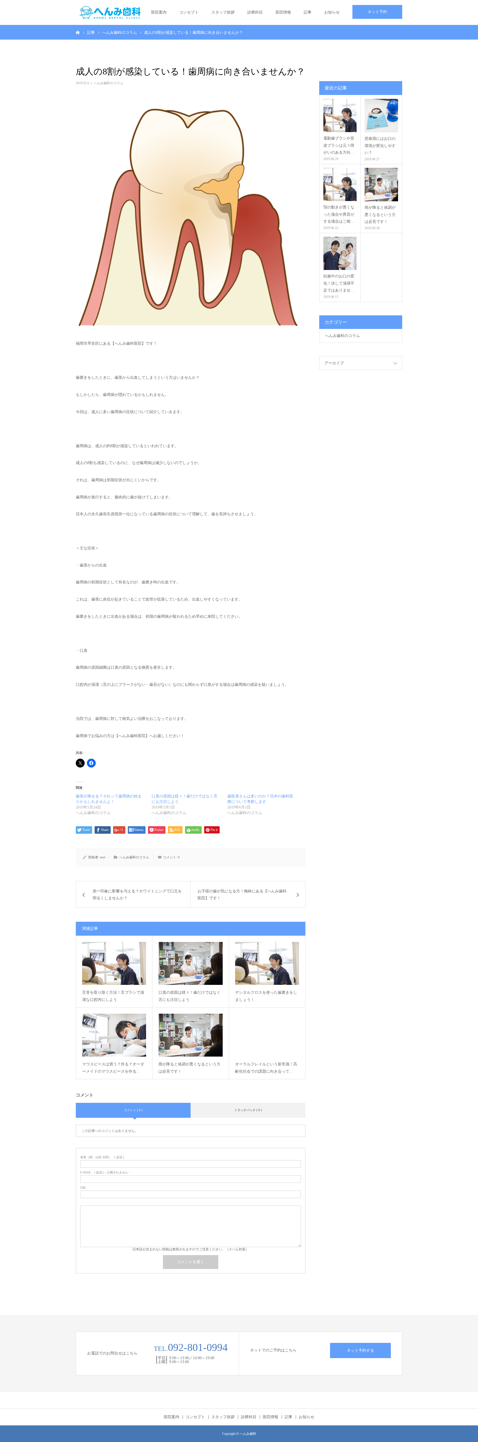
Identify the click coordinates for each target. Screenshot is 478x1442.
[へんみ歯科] (124, 12)
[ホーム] (78, 32)
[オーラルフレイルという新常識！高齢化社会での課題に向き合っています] (267, 1035)
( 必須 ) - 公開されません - (105, 1172)
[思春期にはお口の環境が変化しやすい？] (381, 115)
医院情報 (283, 12)
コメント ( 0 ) (133, 1110)
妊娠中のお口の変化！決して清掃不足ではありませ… (338, 283)
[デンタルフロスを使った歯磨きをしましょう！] (267, 963)
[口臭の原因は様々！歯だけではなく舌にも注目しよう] (190, 963)
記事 (307, 12)
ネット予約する (360, 1350)
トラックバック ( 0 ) (248, 1110)
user (102, 857)
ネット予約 (377, 12)
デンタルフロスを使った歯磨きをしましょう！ (266, 996)
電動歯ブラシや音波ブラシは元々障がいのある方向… (338, 145)
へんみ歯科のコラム (108, 83)
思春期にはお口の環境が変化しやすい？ (380, 145)
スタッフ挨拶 (223, 12)
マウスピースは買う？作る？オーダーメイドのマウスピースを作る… (113, 1068)
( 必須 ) (102, 1157)
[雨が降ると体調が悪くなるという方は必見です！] (190, 1035)
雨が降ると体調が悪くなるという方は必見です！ (189, 1068)
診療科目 (255, 12)
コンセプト (189, 12)
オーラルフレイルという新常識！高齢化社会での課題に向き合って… (266, 1068)
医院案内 (159, 12)
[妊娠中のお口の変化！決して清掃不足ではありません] (340, 253)
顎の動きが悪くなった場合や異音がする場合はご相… (338, 214)
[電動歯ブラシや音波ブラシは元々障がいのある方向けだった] (340, 115)
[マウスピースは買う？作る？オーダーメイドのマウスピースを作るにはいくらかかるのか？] (114, 1035)
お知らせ (332, 12)
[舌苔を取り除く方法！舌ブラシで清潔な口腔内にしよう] (114, 963)
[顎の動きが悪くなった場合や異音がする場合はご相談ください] (340, 184)
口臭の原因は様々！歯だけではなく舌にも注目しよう (189, 996)
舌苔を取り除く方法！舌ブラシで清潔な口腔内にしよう (113, 996)
